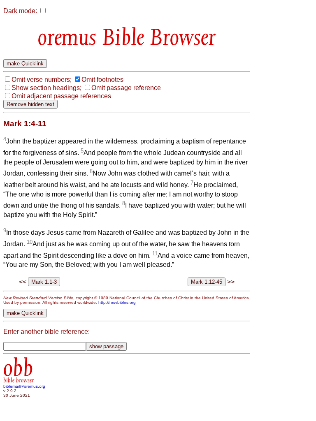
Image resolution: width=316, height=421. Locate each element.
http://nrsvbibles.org (117, 302)
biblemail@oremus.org (24, 386)
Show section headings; (46, 87)
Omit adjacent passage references (61, 96)
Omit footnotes (102, 79)
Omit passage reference (126, 87)
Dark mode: (20, 10)
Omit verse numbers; (42, 79)
